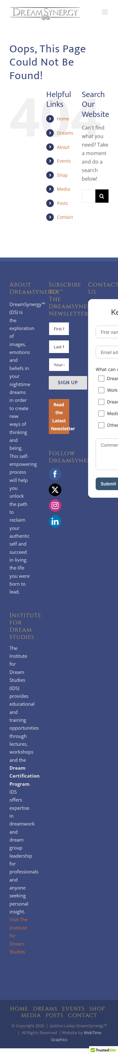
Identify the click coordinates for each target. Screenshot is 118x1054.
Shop (62, 175)
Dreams (65, 133)
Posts (62, 203)
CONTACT (82, 1015)
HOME (19, 1008)
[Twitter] (55, 490)
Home (63, 119)
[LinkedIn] (55, 521)
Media (63, 189)
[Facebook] (55, 474)
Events (64, 161)
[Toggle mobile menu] (105, 12)
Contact (65, 217)
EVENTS (73, 1008)
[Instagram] (55, 505)
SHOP (97, 1008)
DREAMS (45, 1008)
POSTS (54, 1015)
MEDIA (31, 1015)
